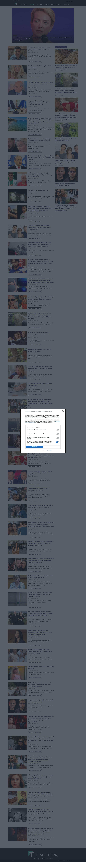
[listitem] (43, 427)
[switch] (57, 430)
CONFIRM (34, 446)
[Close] (63, 411)
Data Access (43, 450)
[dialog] (43, 431)
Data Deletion (36, 450)
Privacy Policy (49, 450)
